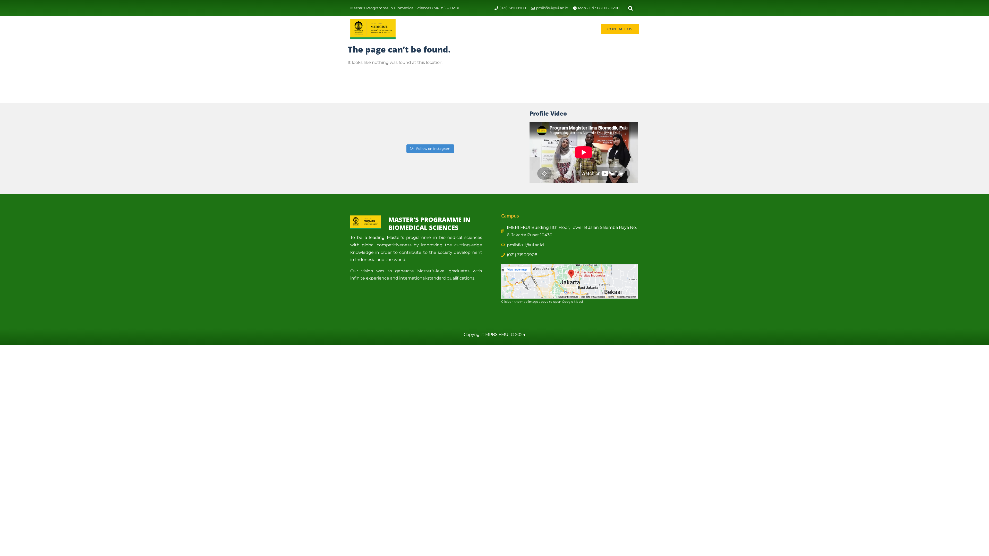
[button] (630, 8)
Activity (462, 29)
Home (418, 29)
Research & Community (506, 29)
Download (582, 29)
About (437, 29)
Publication (553, 29)
